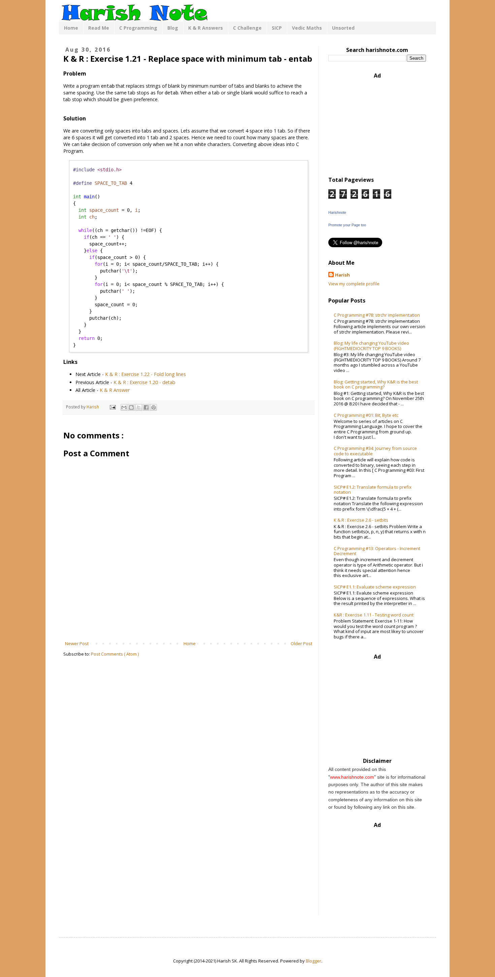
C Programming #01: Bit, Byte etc (366, 415)
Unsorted (343, 28)
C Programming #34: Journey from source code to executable (375, 451)
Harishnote (337, 212)
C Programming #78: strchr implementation (377, 315)
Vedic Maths (307, 28)
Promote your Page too (347, 225)
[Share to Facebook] (146, 407)
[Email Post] (112, 406)
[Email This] (124, 407)
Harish (342, 275)
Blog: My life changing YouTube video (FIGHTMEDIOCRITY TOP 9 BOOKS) (371, 345)
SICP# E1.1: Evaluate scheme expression (375, 587)
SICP (277, 28)
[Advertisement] (188, 621)
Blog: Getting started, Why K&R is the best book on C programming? (376, 384)
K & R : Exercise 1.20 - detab (144, 382)
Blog (172, 28)
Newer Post (77, 643)
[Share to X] (138, 407)
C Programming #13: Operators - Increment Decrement (377, 551)
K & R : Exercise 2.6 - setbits (361, 520)
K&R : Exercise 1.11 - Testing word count (374, 615)
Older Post (301, 643)
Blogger (313, 961)
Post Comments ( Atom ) (115, 654)
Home (71, 28)
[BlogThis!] (131, 407)
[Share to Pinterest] (153, 407)
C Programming (138, 28)
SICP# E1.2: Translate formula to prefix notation (372, 489)
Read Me (98, 28)
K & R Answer (115, 390)
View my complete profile (354, 284)
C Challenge (247, 28)
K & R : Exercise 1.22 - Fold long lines (145, 374)
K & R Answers (205, 28)
